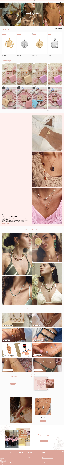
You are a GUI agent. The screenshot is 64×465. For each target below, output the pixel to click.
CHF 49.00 (50, 55)
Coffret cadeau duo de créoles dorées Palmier (7, 109)
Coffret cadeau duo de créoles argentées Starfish (53, 109)
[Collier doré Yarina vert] (46, 284)
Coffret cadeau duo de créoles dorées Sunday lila (53, 85)
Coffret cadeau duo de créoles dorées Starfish (37, 109)
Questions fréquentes (21, 454)
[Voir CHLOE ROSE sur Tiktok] (12, 462)
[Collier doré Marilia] (8, 290)
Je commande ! (13, 383)
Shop (10, 452)
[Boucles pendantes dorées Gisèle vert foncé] (52, 246)
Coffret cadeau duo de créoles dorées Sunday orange (23, 85)
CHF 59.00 (20, 55)
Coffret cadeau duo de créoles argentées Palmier (22, 109)
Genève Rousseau (30, 454)
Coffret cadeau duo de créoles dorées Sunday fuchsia (8, 85)
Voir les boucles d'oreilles (8, 325)
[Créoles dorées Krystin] (14, 247)
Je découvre (32, 16)
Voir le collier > (43, 420)
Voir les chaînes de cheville (8, 370)
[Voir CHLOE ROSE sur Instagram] (10, 462)
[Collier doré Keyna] (19, 257)
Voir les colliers (36, 325)
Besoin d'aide (21, 452)
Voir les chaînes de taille (38, 370)
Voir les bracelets (7, 340)
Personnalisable (12, 454)
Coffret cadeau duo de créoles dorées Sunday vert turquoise (39, 85)
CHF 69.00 (4, 55)
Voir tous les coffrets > (58, 60)
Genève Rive (29, 457)
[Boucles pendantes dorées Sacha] (53, 274)
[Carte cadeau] (41, 383)
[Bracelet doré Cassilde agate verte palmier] (49, 256)
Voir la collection (5, 223)
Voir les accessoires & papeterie (9, 355)
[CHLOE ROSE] (4, 2)
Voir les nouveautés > (58, 28)
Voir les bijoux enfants (37, 355)
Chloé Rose (11, 460)
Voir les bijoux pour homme (38, 340)
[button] (16, 2)
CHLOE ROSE (44, 462)
